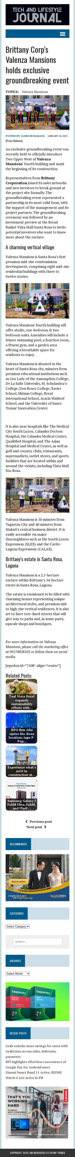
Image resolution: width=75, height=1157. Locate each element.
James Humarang (33, 135)
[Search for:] (37, 941)
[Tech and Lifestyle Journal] (37, 14)
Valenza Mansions (35, 92)
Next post (34, 827)
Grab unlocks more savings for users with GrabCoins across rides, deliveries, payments (37, 1051)
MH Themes (59, 1153)
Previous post (41, 821)
